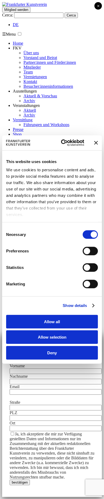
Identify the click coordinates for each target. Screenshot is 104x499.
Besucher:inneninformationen (48, 86)
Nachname (19, 376)
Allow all (52, 321)
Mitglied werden (16, 10)
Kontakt (30, 81)
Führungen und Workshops (46, 124)
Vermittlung (23, 120)
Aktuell (29, 110)
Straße (15, 402)
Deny (52, 352)
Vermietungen (35, 76)
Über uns (31, 53)
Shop (17, 134)
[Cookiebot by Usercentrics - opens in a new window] (63, 142)
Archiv (29, 100)
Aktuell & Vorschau (40, 96)
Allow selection (52, 337)
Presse (18, 129)
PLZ (13, 412)
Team (28, 72)
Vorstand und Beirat (40, 57)
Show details (75, 305)
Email (14, 386)
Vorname (17, 366)
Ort (12, 423)
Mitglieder (32, 67)
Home (18, 43)
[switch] (90, 251)
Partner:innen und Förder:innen (49, 62)
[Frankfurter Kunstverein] (24, 4)
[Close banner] (96, 143)
